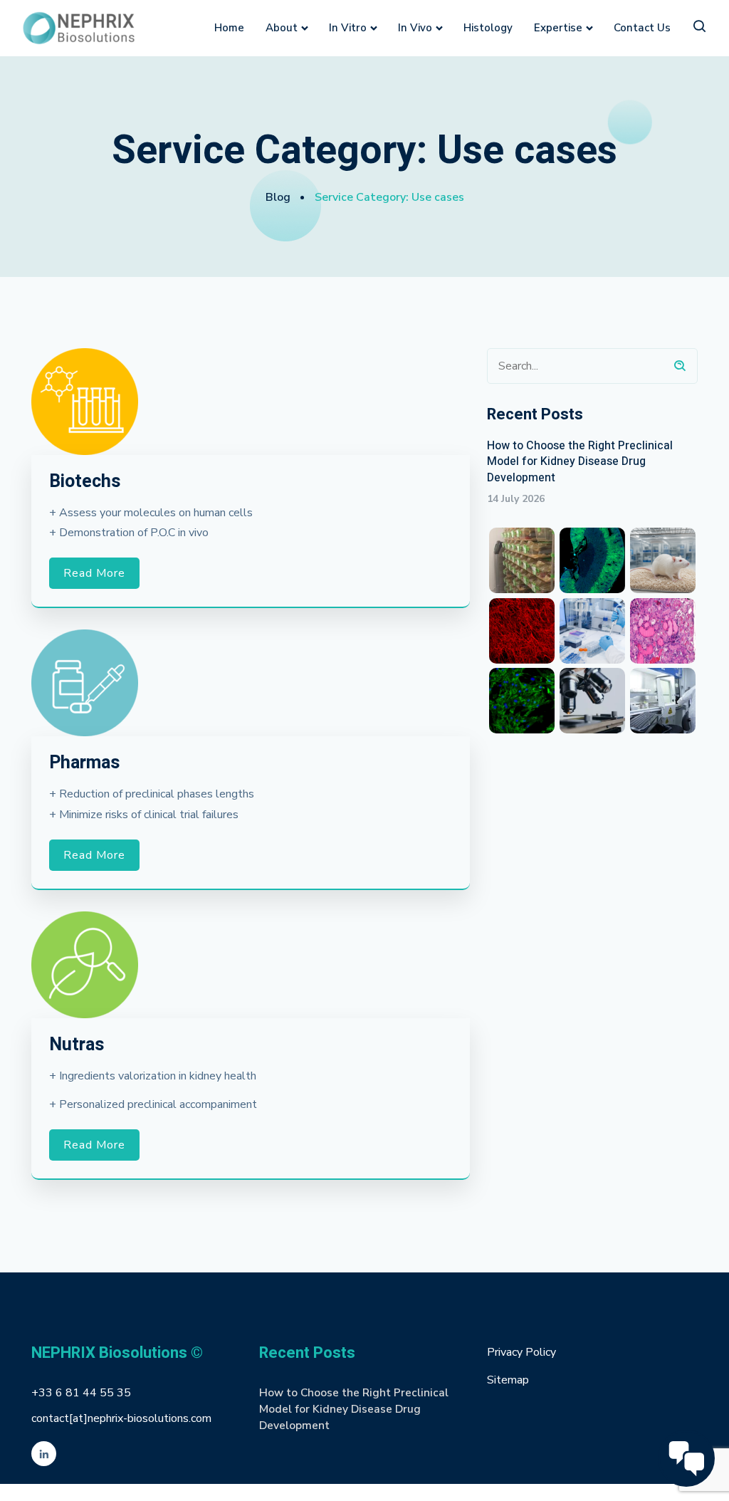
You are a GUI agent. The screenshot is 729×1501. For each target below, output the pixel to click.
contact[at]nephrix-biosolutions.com (121, 1418)
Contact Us (642, 28)
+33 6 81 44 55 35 (81, 1393)
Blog (278, 197)
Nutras (76, 1044)
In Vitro (348, 28)
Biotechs (84, 481)
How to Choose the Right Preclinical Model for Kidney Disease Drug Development (580, 462)
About (282, 28)
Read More (94, 573)
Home (229, 28)
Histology (488, 28)
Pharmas (84, 762)
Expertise (558, 28)
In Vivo (415, 28)
